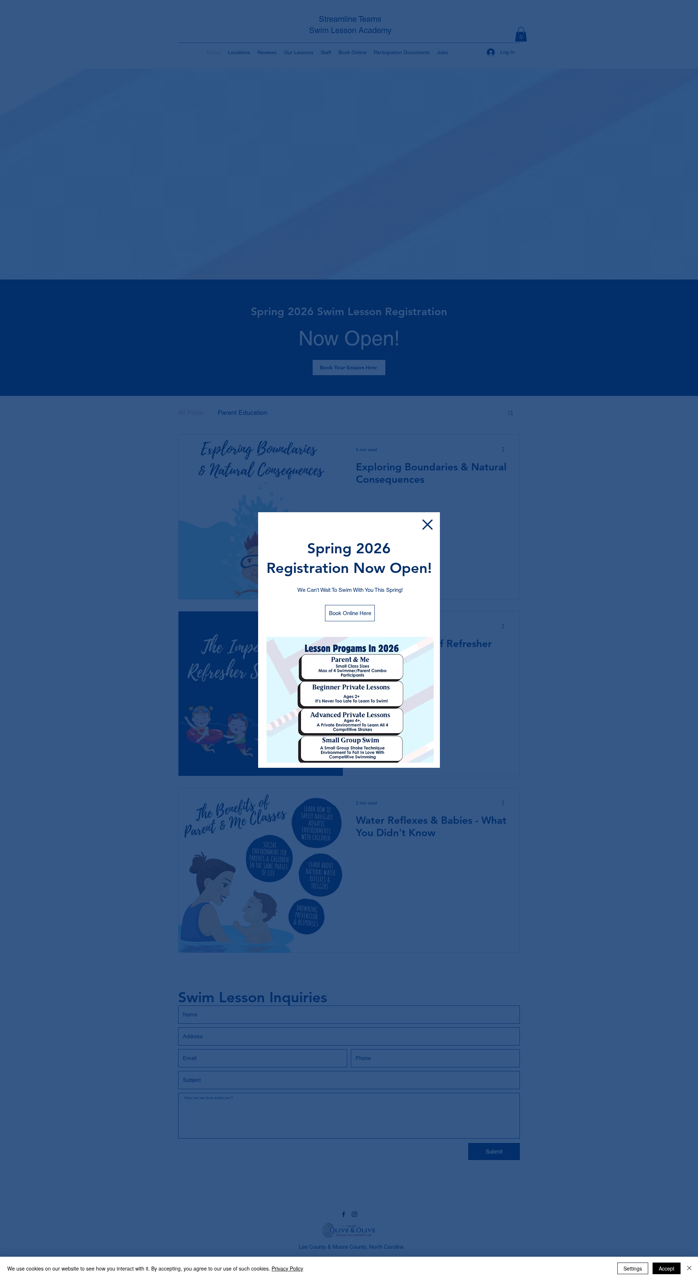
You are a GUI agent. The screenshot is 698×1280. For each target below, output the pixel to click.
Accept (666, 1268)
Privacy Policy (287, 1268)
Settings (632, 1268)
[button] (427, 524)
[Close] (689, 1268)
